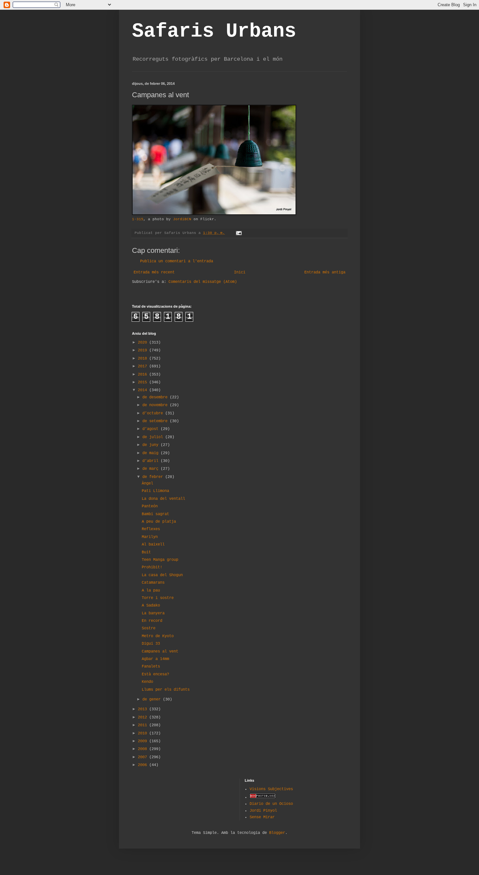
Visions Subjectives (271, 789)
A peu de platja (159, 521)
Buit (146, 552)
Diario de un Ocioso (271, 804)
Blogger (277, 833)
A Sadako (151, 605)
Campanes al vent (160, 651)
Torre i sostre (158, 598)
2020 (143, 342)
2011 (143, 725)
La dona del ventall (163, 499)
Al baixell (153, 544)
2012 (143, 717)
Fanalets (151, 666)
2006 (143, 765)
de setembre (156, 421)
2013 (143, 709)
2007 (143, 757)
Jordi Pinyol (263, 810)
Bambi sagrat (155, 514)
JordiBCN (182, 219)
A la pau (151, 590)
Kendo (147, 682)
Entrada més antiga (324, 272)
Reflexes (151, 529)
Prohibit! (152, 567)
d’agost (151, 429)
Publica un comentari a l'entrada (176, 261)
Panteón (150, 506)
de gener (152, 699)
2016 (143, 374)
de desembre (156, 397)
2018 (143, 358)
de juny (151, 445)
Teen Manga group (160, 560)
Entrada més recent (154, 272)
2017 (143, 366)
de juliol (153, 437)
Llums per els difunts (166, 689)
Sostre (148, 628)
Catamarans (153, 582)
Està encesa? (155, 674)
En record (152, 621)
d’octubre (153, 413)
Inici (239, 272)
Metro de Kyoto (158, 636)
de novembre (156, 405)
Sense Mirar (262, 817)
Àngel (147, 483)
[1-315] (214, 214)
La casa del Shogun (162, 575)
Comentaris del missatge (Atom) (202, 282)
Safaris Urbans (214, 31)
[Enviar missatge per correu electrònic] (239, 233)
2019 (143, 350)
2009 (143, 741)
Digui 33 (151, 643)
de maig (151, 453)
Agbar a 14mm (155, 659)
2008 (143, 749)
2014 (143, 390)
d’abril (151, 461)
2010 (143, 733)
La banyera (153, 613)
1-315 (137, 219)
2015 (143, 382)
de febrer (153, 477)
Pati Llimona (155, 491)
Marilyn (150, 537)
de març (151, 469)
